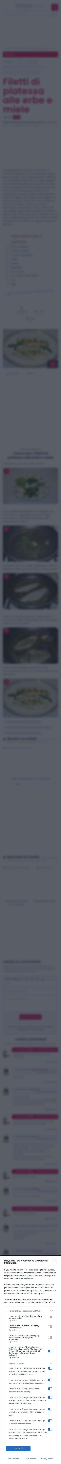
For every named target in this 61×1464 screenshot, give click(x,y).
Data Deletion (14, 1459)
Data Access (30, 1459)
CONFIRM (18, 1449)
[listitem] (30, 1310)
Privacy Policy (46, 1459)
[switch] (50, 1317)
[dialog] (30, 1359)
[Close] (55, 1261)
